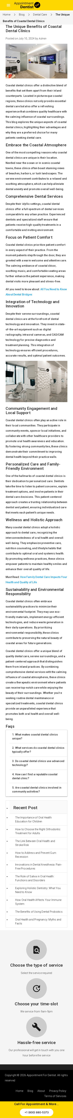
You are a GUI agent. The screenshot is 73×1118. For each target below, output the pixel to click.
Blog (22, 14)
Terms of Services (55, 1096)
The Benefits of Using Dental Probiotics (39, 911)
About (41, 1090)
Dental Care (40, 14)
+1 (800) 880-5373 (37, 1112)
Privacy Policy (57, 1090)
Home (6, 14)
